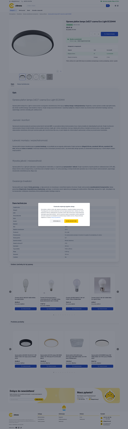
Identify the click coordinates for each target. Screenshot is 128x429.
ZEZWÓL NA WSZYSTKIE (71, 221)
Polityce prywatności (56, 217)
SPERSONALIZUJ (56, 221)
